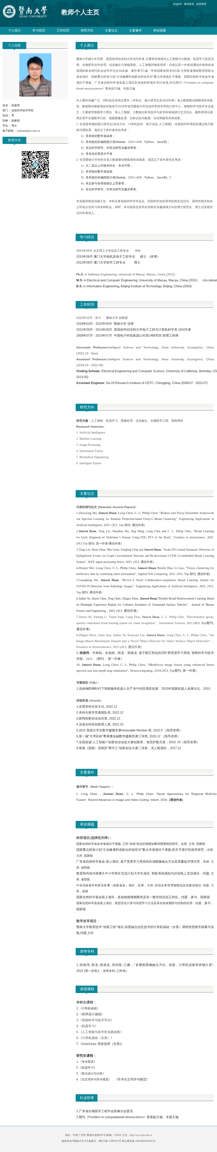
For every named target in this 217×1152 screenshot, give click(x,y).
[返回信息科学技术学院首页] (29, 12)
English (177, 4)
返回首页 (189, 4)
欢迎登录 (201, 4)
